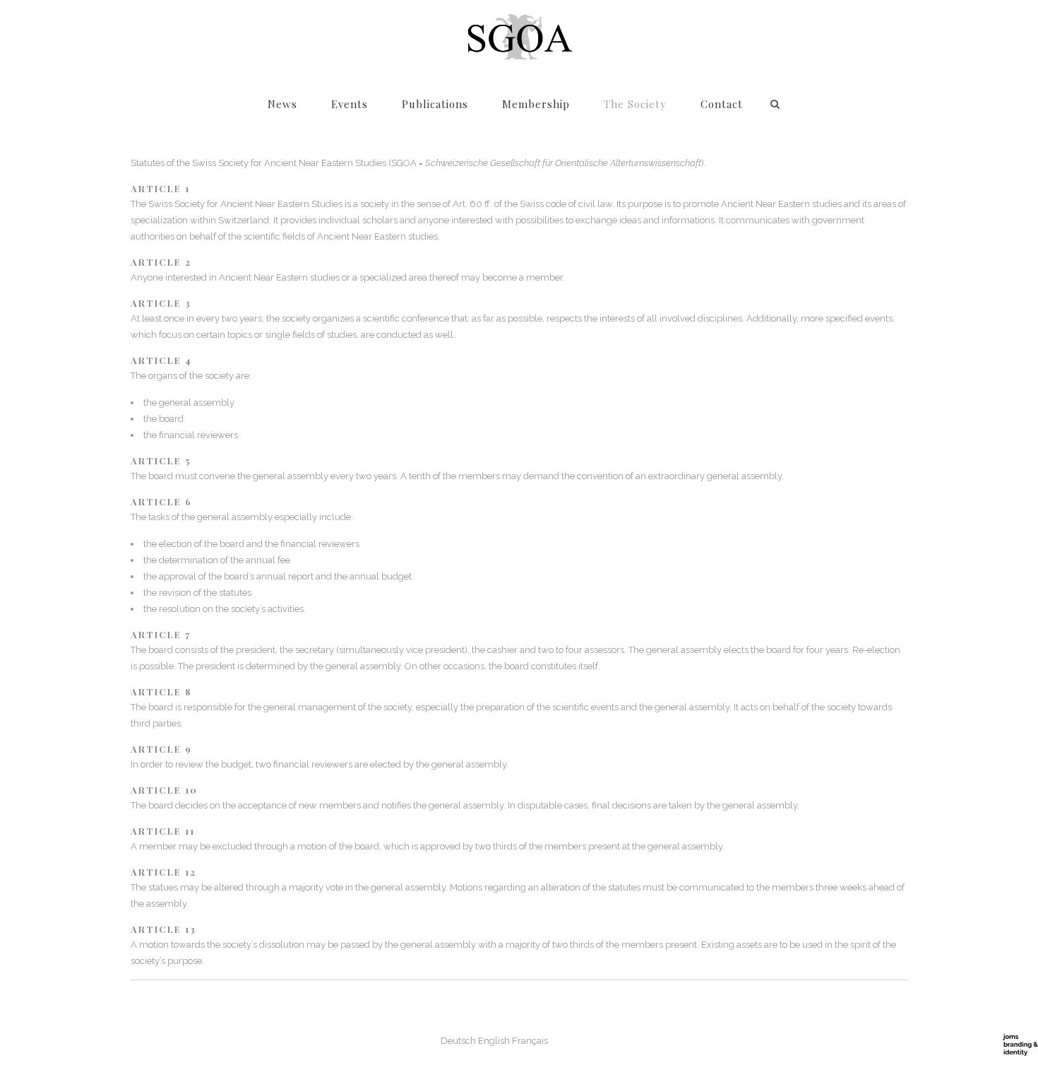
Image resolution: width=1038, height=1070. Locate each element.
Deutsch (458, 1040)
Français (530, 1040)
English (494, 1040)
